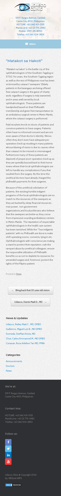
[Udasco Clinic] (30, 7)
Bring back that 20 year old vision (31, 290)
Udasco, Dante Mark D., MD (30, 301)
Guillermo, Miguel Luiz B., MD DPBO (24, 329)
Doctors (10, 366)
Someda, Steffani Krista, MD (20, 333)
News (19, 274)
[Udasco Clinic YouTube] (8, 461)
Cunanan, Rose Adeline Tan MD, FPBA (25, 343)
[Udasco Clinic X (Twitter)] (8, 448)
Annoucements (14, 361)
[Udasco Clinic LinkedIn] (8, 455)
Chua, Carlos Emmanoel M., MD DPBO (25, 338)
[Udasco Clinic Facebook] (8, 442)
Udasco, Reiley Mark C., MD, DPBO (23, 324)
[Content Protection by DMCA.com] (13, 484)
